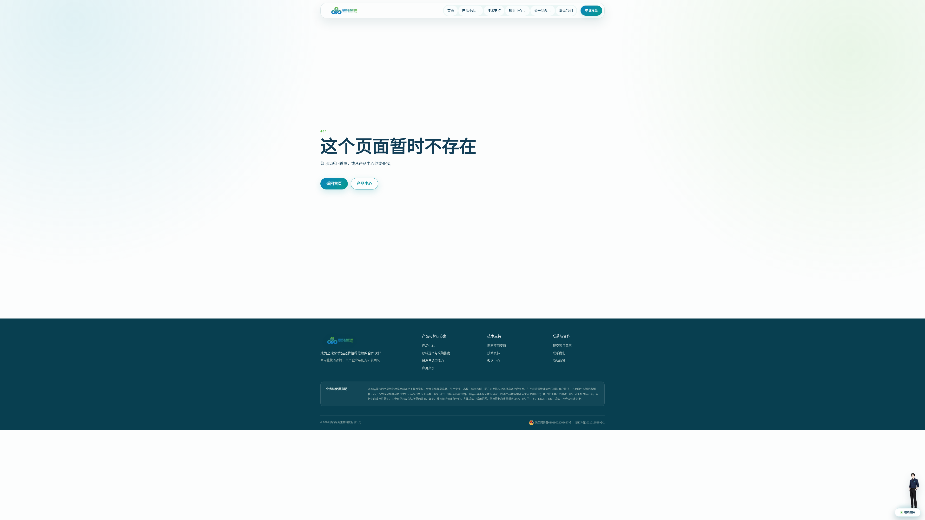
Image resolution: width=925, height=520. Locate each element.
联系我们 (559, 353)
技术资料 (493, 353)
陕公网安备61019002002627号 (553, 422)
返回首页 (334, 184)
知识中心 (493, 360)
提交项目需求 (562, 345)
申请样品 (591, 10)
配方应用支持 (496, 345)
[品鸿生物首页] (344, 10)
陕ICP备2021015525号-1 (590, 422)
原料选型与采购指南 (436, 353)
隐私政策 (559, 360)
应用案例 (428, 368)
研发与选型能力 (433, 360)
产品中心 (364, 184)
